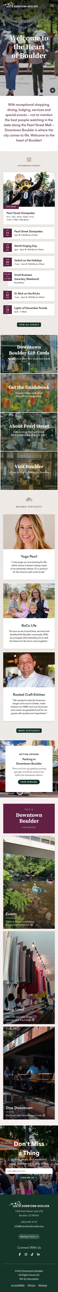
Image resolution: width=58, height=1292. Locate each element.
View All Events (29, 324)
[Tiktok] (32, 1254)
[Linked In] (38, 1254)
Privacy (31, 1285)
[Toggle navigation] (52, 5)
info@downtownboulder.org (29, 1226)
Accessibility (18, 1285)
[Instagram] (26, 1254)
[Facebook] (20, 1254)
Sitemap (42, 1285)
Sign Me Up (27, 1177)
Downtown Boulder (32, 1271)
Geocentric (33, 1279)
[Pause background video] (52, 90)
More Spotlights (29, 730)
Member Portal (27, 1236)
